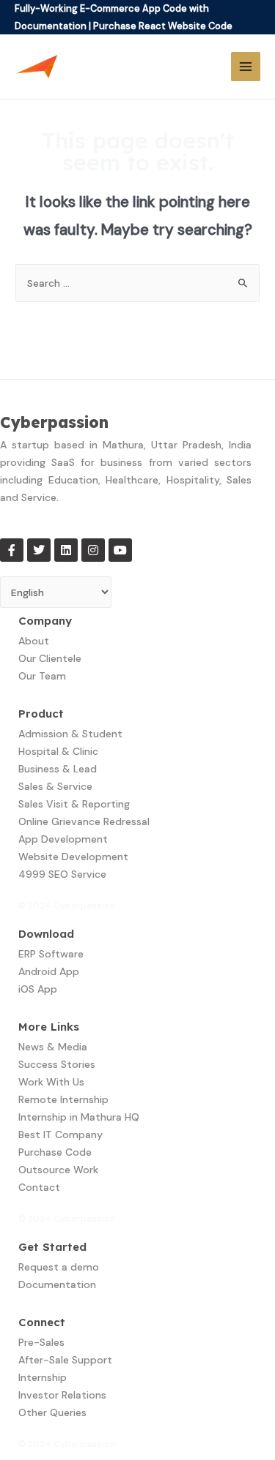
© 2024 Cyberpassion (66, 905)
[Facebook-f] (11, 550)
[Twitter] (39, 550)
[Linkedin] (66, 550)
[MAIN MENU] (246, 67)
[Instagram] (93, 550)
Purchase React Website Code (162, 26)
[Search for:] (137, 283)
